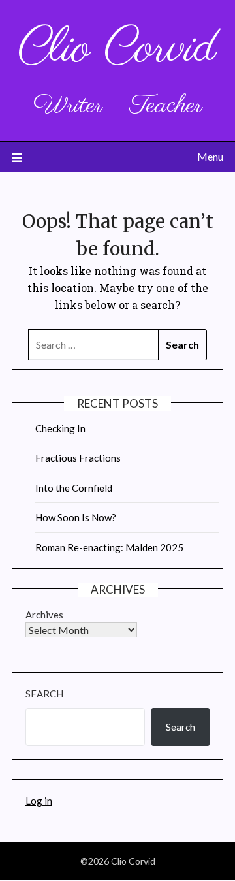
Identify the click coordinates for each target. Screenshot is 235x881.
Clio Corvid (117, 49)
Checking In (60, 428)
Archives (44, 614)
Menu (210, 156)
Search (44, 693)
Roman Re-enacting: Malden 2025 (109, 547)
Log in (38, 801)
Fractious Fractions (78, 458)
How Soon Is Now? (75, 517)
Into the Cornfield (73, 488)
